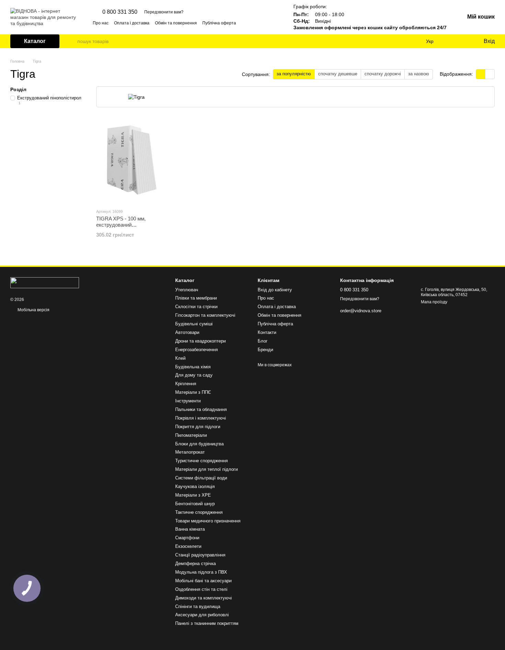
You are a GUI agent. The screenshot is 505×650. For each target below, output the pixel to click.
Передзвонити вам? (163, 12)
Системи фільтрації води (201, 477)
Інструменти (188, 400)
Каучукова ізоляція (195, 486)
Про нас (101, 23)
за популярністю (294, 73)
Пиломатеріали (191, 435)
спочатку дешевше (337, 73)
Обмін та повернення (176, 23)
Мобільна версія (32, 309)
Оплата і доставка (131, 23)
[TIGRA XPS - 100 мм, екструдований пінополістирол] (132, 160)
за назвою (418, 73)
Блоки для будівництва (199, 443)
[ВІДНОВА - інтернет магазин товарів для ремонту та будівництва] (44, 282)
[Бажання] (463, 41)
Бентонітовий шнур (195, 503)
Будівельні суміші (194, 323)
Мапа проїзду (434, 302)
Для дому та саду (194, 375)
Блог (263, 341)
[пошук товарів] (71, 41)
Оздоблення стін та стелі (201, 589)
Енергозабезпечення (196, 349)
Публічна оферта (219, 23)
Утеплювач (186, 289)
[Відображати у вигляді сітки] (480, 74)
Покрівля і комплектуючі (200, 418)
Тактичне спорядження (199, 512)
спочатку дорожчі (382, 73)
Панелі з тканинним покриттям (206, 623)
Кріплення (185, 383)
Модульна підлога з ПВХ (201, 572)
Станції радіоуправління (200, 554)
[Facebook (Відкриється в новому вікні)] (268, 22)
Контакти (267, 332)
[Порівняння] (450, 41)
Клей (180, 358)
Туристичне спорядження (201, 460)
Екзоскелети (188, 546)
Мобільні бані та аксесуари (203, 580)
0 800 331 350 (119, 12)
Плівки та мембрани (196, 298)
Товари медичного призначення (207, 520)
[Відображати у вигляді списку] (489, 74)
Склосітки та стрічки (196, 306)
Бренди (265, 349)
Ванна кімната (190, 529)
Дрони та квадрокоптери (200, 341)
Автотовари (187, 332)
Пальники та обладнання (201, 409)
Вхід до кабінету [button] (275, 289)
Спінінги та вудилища (197, 606)
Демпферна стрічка (195, 563)
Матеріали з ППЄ (193, 392)
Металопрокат (190, 452)
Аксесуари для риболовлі (202, 614)
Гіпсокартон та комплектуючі (205, 315)
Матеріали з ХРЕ (193, 495)
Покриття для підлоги (197, 426)
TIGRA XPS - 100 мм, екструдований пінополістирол (121, 225)
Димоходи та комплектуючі (203, 597)
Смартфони (187, 537)
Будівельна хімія (193, 366)
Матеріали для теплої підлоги (206, 469)
